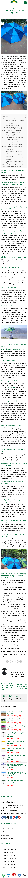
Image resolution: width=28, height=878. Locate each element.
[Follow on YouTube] (19, 817)
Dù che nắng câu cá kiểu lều (12, 141)
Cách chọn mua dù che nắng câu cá (12, 146)
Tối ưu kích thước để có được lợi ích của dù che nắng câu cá (15, 148)
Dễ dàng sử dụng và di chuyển (13, 132)
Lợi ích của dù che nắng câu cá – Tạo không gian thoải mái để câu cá (14, 124)
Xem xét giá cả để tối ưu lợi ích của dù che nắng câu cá (15, 162)
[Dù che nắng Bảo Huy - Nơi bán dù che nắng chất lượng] (14, 2)
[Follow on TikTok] (8, 817)
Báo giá (3, 877)
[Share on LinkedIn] (21, 661)
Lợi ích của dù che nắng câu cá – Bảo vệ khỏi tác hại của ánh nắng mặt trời (15, 121)
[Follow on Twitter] (11, 817)
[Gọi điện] (14, 875)
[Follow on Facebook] (2, 817)
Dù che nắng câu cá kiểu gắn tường (14, 144)
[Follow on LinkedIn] (16, 817)
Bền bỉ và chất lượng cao (11, 134)
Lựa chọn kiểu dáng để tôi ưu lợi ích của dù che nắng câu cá (15, 155)
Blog (14, 8)
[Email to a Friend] (15, 661)
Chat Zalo (9, 877)
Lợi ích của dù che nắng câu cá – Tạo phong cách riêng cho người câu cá (14, 127)
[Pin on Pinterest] (18, 661)
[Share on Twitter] (12, 661)
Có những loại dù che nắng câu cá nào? (13, 137)
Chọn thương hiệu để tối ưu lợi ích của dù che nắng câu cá (15, 158)
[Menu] (2, 3)
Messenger (19, 877)
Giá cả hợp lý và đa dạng (11, 135)
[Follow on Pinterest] (14, 817)
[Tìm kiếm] (25, 2)
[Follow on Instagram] (5, 817)
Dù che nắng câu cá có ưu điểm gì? (12, 130)
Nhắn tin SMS (25, 877)
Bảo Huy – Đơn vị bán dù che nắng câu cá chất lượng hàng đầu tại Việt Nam (14, 165)
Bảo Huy (20, 17)
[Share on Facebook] (9, 661)
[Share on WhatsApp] (7, 661)
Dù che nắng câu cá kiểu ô (12, 139)
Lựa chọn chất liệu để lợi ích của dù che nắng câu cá (14, 152)
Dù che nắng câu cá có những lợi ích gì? (13, 118)
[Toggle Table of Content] (23, 116)
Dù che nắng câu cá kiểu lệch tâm (13, 142)
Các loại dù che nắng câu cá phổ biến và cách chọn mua (21, 686)
